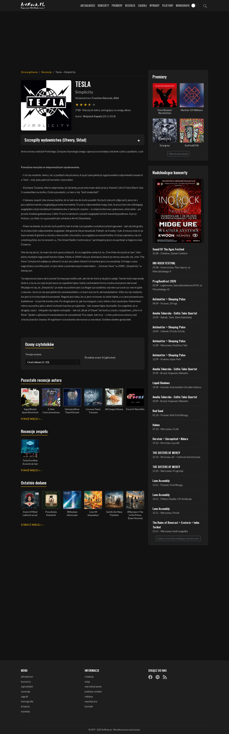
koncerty (26, 681)
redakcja (89, 676)
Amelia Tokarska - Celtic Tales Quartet (175, 313)
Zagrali (142, 6)
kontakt (89, 706)
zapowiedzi (27, 686)
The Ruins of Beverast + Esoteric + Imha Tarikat (176, 524)
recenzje (25, 691)
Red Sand (158, 411)
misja (87, 681)
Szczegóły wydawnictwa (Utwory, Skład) (55, 140)
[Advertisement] (114, 38)
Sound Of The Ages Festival (168, 249)
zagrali (24, 696)
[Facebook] (150, 677)
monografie (27, 701)
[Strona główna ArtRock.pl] (33, 5)
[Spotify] (158, 677)
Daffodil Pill (192, 145)
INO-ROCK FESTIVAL (164, 263)
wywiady (25, 711)
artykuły (25, 706)
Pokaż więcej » (30, 418)
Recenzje (130, 6)
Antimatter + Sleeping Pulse (169, 299)
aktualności (27, 676)
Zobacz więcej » (31, 524)
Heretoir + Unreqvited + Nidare (170, 439)
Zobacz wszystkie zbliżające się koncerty (178, 538)
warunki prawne (93, 686)
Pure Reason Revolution (165, 111)
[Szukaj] (205, 5)
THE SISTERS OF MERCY (166, 452)
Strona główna (29, 72)
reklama (89, 696)
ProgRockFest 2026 (164, 281)
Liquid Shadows (161, 383)
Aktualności (87, 6)
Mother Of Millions (192, 110)
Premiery (117, 6)
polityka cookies (93, 691)
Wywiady (154, 6)
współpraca (91, 701)
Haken (156, 425)
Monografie (183, 6)
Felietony (167, 6)
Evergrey (165, 145)
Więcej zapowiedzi (178, 153)
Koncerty (103, 6)
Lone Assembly (161, 480)
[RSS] (165, 677)
